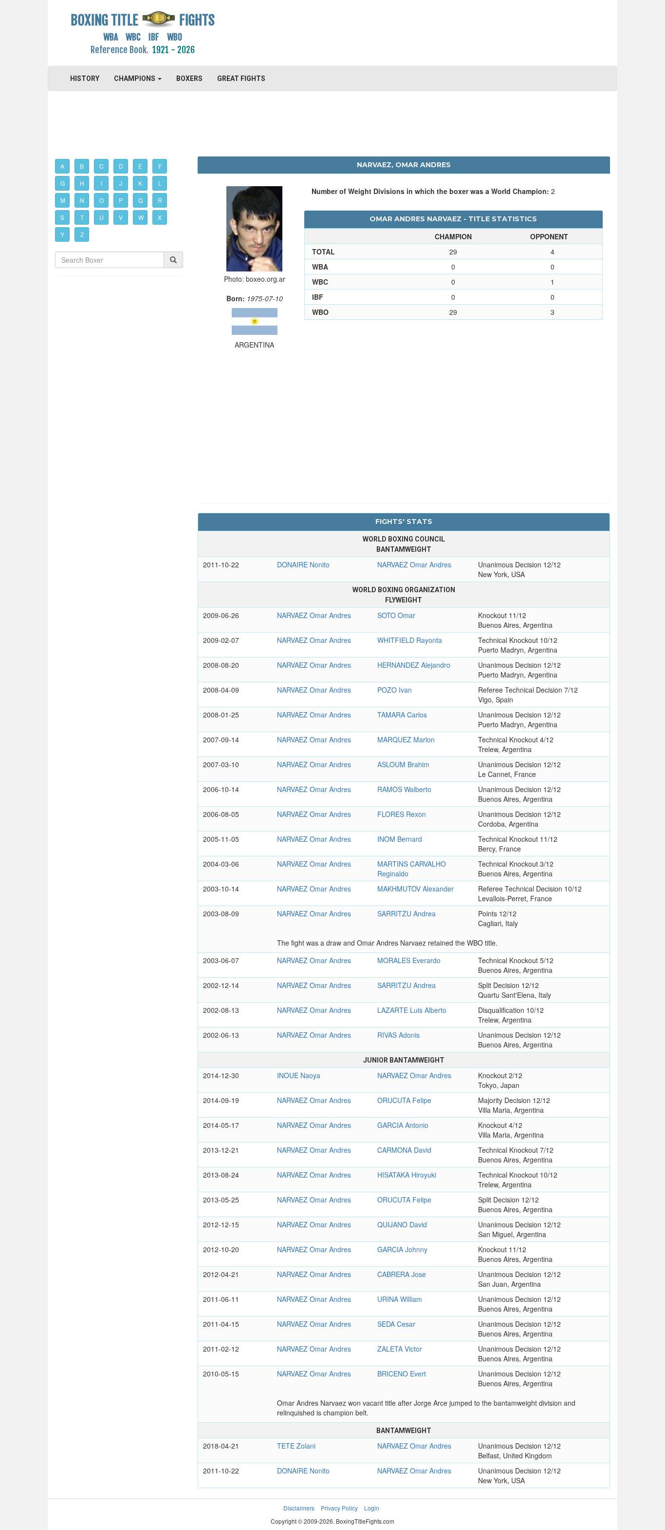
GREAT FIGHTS (241, 78)
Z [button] (82, 234)
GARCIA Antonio (402, 1125)
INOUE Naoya (298, 1075)
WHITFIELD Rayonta (409, 640)
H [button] (82, 183)
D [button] (121, 166)
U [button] (101, 217)
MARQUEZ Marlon (406, 739)
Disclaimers (298, 1508)
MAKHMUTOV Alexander (415, 888)
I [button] (101, 183)
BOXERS (189, 78)
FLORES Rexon (401, 814)
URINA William (399, 1299)
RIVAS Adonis (398, 1035)
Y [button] (62, 234)
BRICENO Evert (401, 1373)
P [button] (121, 200)
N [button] (82, 200)
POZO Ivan (394, 690)
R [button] (160, 200)
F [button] (160, 166)
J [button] (120, 183)
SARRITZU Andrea (406, 913)
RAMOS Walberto (404, 789)
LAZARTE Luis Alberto (411, 1010)
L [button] (160, 183)
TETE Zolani (296, 1446)
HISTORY (84, 78)
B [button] (82, 166)
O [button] (101, 200)
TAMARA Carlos (402, 714)
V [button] (121, 217)
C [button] (101, 166)
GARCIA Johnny (402, 1249)
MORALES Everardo (409, 960)
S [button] (62, 217)
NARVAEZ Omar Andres (414, 564)
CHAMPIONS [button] (135, 78)
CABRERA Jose (401, 1274)
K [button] (140, 183)
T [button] (82, 217)
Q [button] (140, 200)
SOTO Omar (396, 615)
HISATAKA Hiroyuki (406, 1175)
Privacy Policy (339, 1508)
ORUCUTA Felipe (404, 1100)
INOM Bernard (399, 839)
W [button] (141, 217)
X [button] (160, 217)
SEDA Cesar (396, 1324)
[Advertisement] (404, 32)
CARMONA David (404, 1150)
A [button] (62, 166)
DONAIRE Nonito (303, 564)
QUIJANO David (402, 1224)
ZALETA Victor (399, 1349)
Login (371, 1508)
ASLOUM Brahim (403, 764)
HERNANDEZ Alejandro (413, 665)
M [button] (62, 200)
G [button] (62, 183)
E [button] (140, 166)
